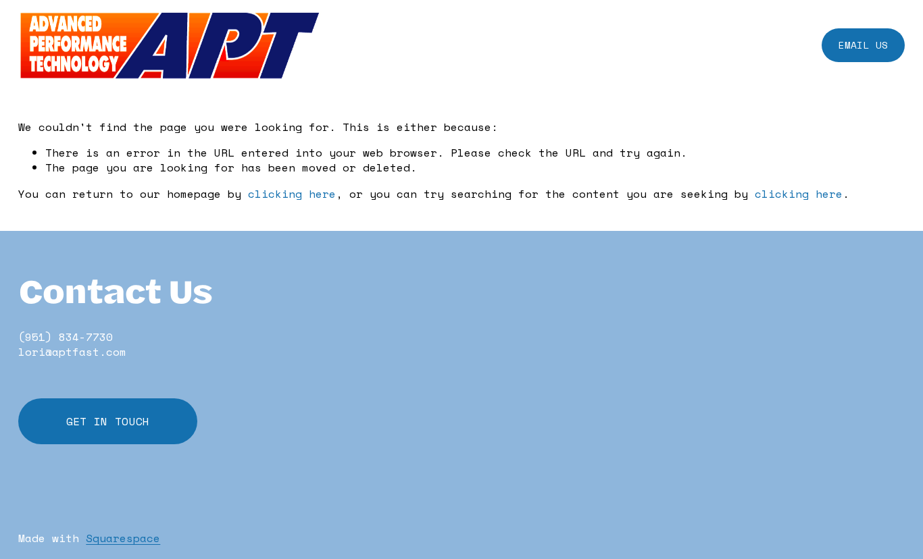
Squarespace (123, 538)
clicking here (292, 194)
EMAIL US (863, 45)
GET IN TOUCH (108, 421)
